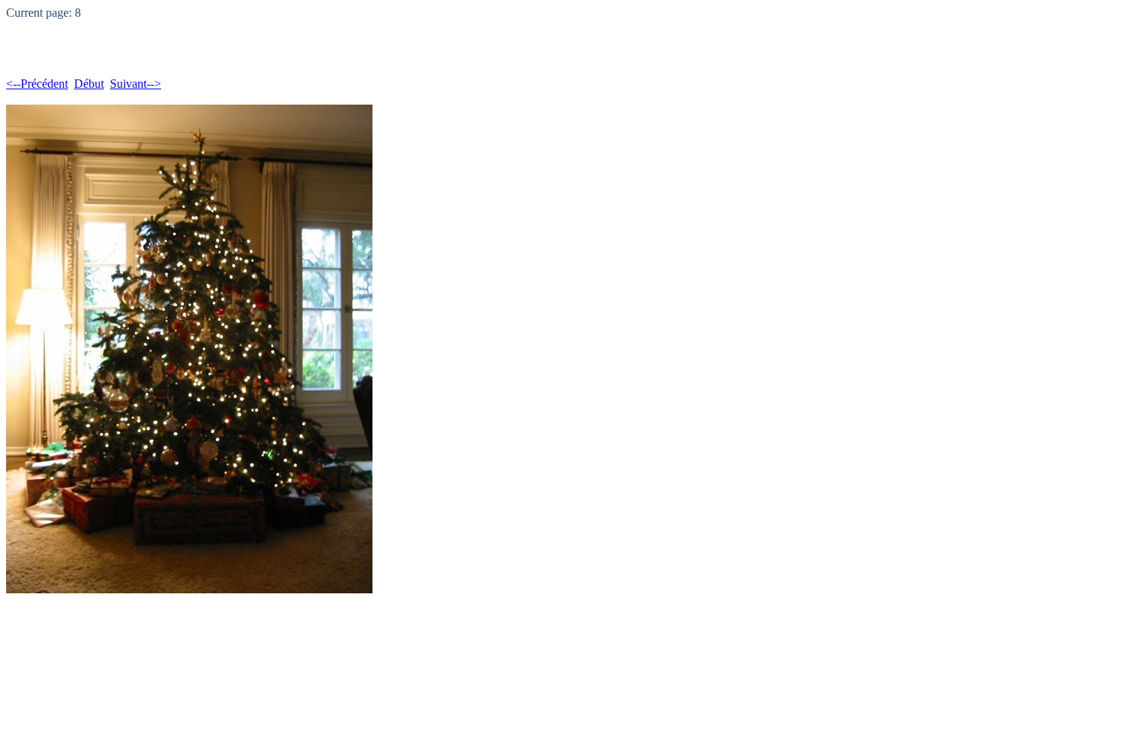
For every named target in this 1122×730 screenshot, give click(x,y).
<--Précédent (37, 83)
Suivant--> (135, 83)
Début (89, 83)
